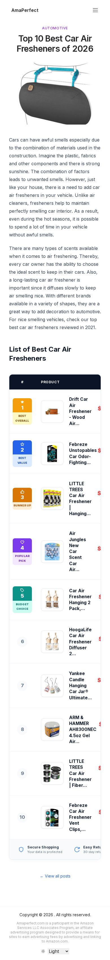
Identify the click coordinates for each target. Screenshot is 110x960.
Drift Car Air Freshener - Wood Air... (80, 411)
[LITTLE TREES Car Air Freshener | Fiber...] (52, 773)
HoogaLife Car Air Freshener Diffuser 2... (80, 641)
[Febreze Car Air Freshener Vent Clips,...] (52, 817)
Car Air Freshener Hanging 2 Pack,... (80, 599)
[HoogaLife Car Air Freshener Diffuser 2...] (52, 641)
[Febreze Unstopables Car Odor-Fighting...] (52, 453)
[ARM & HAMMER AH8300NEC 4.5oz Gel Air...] (52, 729)
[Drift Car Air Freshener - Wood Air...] (52, 411)
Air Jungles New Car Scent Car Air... (77, 551)
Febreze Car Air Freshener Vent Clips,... (80, 817)
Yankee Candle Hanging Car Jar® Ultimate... (80, 685)
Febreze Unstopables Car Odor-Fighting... (83, 453)
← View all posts (55, 876)
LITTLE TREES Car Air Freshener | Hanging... (80, 498)
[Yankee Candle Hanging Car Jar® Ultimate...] (52, 685)
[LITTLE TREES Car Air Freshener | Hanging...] (52, 498)
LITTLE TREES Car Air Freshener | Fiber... (80, 773)
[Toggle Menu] (95, 10)
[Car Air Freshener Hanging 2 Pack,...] (52, 599)
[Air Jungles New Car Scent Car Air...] (52, 551)
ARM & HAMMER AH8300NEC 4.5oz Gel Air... (82, 729)
